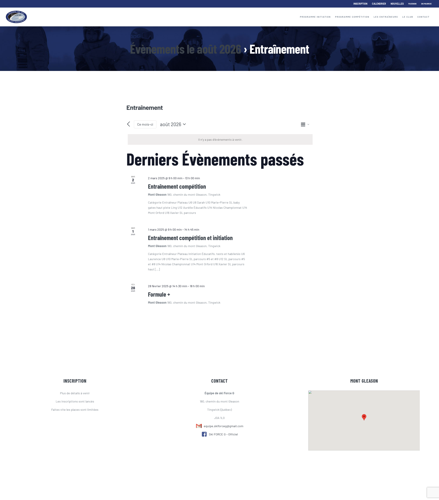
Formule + (159, 294)
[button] (364, 417)
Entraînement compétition (177, 186)
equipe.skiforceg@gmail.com (222, 426)
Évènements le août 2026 (185, 48)
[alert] (220, 139)
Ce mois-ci (145, 124)
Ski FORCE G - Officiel (222, 434)
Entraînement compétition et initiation (190, 237)
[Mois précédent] (128, 124)
